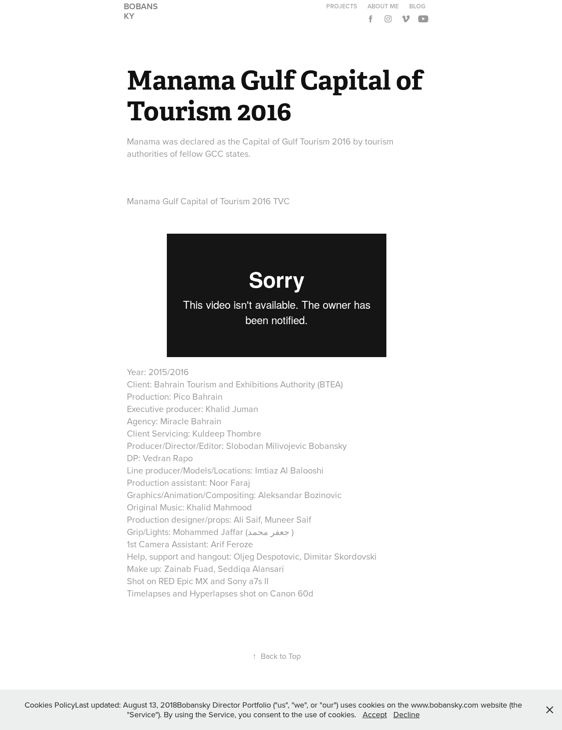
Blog (417, 6)
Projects (341, 6)
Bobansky (141, 11)
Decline (406, 714)
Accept (375, 714)
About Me (383, 6)
